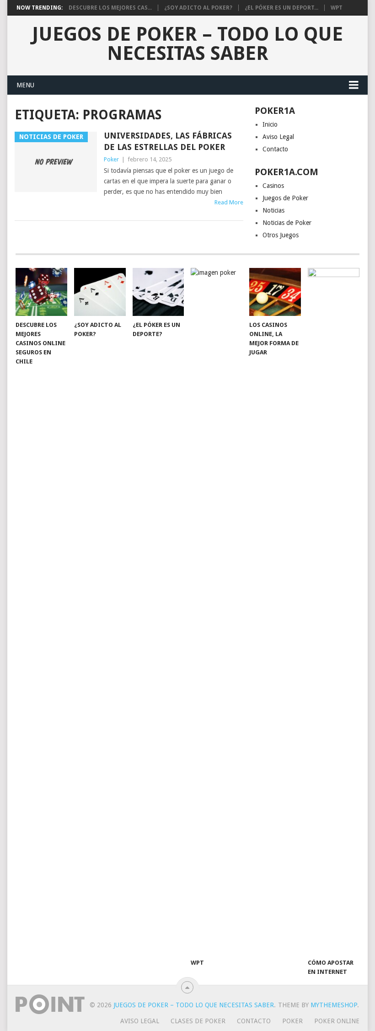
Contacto (275, 149)
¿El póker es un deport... (281, 8)
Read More (228, 202)
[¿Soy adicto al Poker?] (100, 292)
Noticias (273, 210)
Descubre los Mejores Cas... (110, 8)
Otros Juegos (280, 235)
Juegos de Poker (285, 198)
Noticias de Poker (286, 222)
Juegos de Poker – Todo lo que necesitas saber (187, 44)
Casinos (273, 185)
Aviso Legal (278, 136)
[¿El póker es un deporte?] (158, 292)
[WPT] (216, 611)
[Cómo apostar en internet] (333, 611)
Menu (25, 85)
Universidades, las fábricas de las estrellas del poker (168, 141)
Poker (111, 159)
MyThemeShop (334, 1005)
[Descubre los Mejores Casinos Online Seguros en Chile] (41, 292)
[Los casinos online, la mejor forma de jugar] (275, 292)
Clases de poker (198, 1021)
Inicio (270, 124)
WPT (337, 8)
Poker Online (336, 1021)
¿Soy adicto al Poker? (198, 8)
